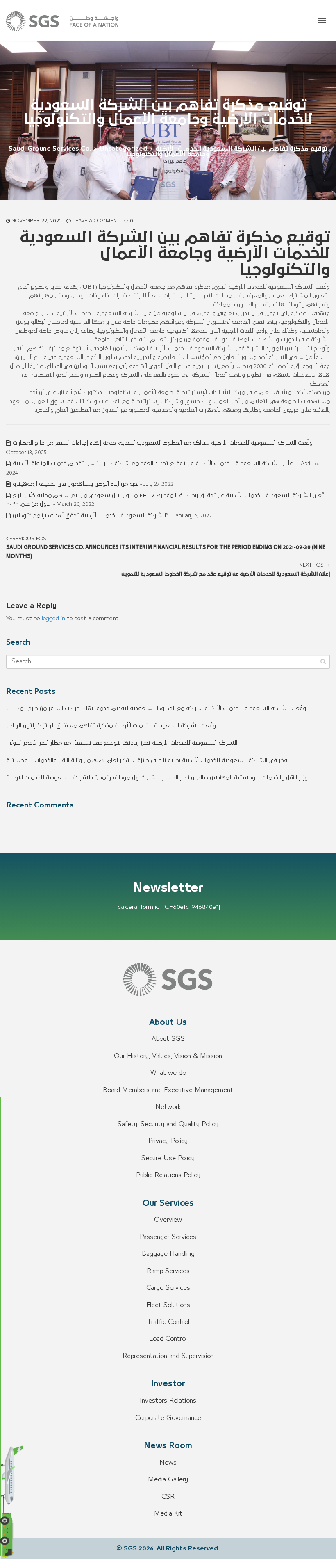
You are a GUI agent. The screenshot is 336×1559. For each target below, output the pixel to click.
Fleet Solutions (168, 1305)
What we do (168, 1073)
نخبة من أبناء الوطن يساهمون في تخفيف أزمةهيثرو (75, 484)
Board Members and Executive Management (168, 1090)
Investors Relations (168, 1401)
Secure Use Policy (168, 1158)
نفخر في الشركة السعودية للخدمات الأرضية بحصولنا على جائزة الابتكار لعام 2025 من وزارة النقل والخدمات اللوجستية (147, 760)
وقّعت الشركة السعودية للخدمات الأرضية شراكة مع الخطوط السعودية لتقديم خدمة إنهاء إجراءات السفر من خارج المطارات (163, 443)
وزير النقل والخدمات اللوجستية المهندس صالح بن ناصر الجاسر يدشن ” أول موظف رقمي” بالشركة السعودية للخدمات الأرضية (157, 777)
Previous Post (165, 548)
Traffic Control (168, 1322)
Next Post (225, 569)
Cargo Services (168, 1288)
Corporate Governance (168, 1418)
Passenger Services (168, 1237)
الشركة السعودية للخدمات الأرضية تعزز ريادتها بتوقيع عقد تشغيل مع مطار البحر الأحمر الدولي (121, 742)
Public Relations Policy (168, 1175)
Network (168, 1107)
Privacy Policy (168, 1141)
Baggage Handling (168, 1254)
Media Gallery (168, 1479)
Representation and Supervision (168, 1356)
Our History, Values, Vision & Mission (168, 1056)
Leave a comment (96, 221)
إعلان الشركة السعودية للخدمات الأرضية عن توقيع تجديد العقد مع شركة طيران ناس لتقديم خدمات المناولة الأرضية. (154, 463)
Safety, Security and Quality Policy (168, 1124)
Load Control (168, 1339)
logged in (53, 618)
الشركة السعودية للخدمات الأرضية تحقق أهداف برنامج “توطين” (90, 515)
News (168, 1462)
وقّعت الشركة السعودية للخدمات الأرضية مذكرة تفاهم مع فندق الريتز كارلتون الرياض (111, 725)
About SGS (168, 1039)
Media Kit (168, 1513)
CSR (168, 1497)
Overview (168, 1220)
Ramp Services (168, 1271)
